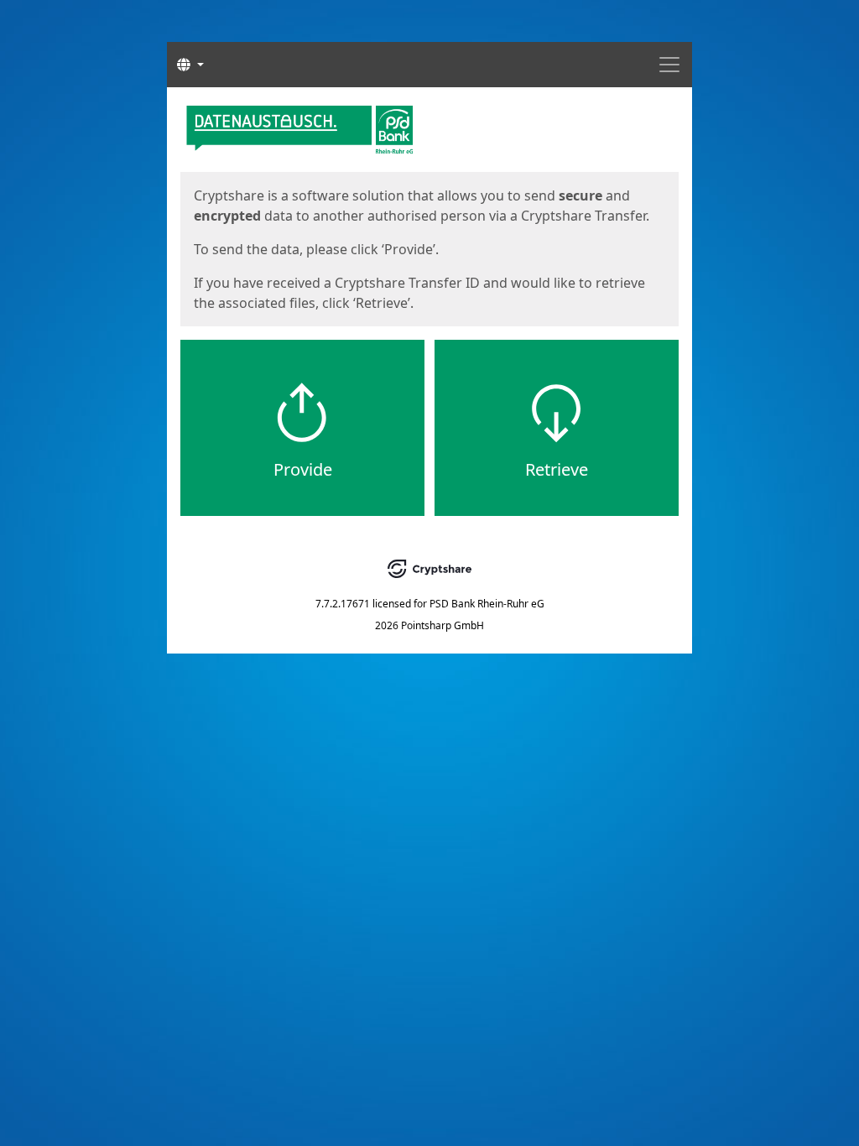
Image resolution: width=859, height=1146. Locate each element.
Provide (302, 469)
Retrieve (556, 469)
